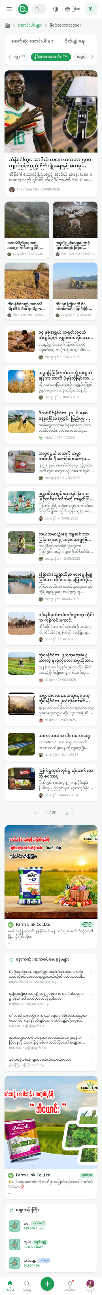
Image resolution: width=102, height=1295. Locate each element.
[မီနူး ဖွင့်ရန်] (9, 9)
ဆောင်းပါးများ (30, 26)
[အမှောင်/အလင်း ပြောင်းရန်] (55, 9)
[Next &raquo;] (67, 813)
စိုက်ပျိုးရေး (75, 41)
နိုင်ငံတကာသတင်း (51, 57)
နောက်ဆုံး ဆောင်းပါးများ (33, 41)
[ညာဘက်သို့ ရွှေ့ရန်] (89, 57)
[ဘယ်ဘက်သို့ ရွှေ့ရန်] (12, 57)
